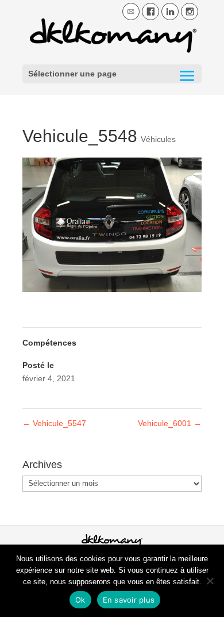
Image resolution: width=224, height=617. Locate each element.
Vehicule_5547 (54, 423)
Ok (80, 599)
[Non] (209, 581)
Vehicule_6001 (170, 423)
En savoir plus (129, 599)
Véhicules (158, 139)
